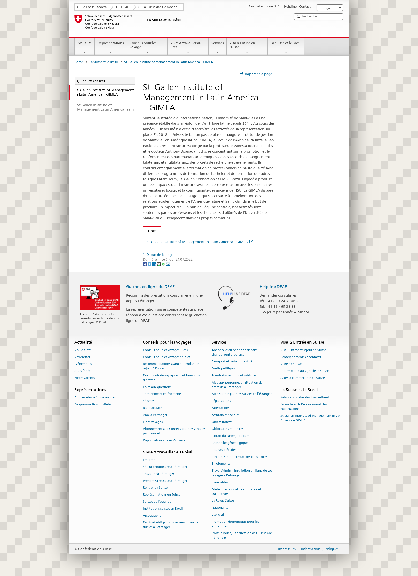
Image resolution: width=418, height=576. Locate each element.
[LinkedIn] (154, 264)
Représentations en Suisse (161, 494)
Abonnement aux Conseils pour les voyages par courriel (174, 431)
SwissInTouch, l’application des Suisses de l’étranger (242, 535)
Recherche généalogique (230, 443)
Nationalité (220, 507)
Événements (83, 364)
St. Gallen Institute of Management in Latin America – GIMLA (311, 418)
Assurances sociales (225, 415)
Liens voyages (153, 422)
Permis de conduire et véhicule (234, 375)
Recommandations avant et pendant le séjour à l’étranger (171, 366)
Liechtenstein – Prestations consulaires (239, 457)
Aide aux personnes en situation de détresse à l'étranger (237, 385)
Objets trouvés (222, 422)
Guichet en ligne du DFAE (150, 286)
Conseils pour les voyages (143, 45)
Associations (152, 515)
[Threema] (159, 264)
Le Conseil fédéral (95, 7)
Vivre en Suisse (291, 364)
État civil (218, 514)
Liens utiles (220, 482)
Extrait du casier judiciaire (230, 436)
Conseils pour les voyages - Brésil (166, 350)
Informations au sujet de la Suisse (304, 371)
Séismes (148, 401)
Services (217, 43)
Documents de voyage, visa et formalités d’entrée (172, 378)
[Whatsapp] (163, 264)
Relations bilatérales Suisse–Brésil (304, 397)
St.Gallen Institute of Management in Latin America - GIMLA (197, 241)
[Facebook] (145, 264)
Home (78, 62)
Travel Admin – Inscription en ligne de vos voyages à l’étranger (242, 473)
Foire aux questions (157, 387)
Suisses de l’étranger (157, 501)
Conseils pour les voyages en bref (166, 357)
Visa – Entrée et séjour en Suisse (303, 350)
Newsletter (82, 357)
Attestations (220, 408)
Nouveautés (82, 350)
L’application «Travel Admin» (164, 440)
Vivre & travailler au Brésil (186, 45)
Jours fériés (82, 371)
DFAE (125, 7)
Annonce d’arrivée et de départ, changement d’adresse (234, 352)
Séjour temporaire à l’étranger (165, 466)
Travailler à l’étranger (158, 474)
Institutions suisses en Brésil (163, 508)
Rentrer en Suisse (155, 488)
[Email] (168, 264)
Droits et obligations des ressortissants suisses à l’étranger (170, 525)
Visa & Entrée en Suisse (242, 45)
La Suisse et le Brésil (285, 43)
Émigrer (149, 459)
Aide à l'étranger (155, 415)
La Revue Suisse (223, 501)
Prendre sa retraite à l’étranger (165, 481)
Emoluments (221, 464)
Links (149, 231)
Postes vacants (84, 378)
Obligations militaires (227, 429)
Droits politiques (224, 368)
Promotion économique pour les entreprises (235, 524)
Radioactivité (152, 408)
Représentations (111, 43)
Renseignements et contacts (300, 357)
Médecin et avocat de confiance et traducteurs (236, 491)
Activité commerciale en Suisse (302, 378)
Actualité (84, 43)
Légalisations (221, 401)
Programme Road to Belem (93, 404)
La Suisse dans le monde (159, 7)
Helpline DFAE (273, 286)
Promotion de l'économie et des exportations (303, 406)
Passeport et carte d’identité (232, 361)
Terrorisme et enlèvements (162, 394)
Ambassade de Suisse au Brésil (96, 397)
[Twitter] (150, 264)
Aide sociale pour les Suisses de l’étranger (242, 394)
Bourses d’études (224, 450)
